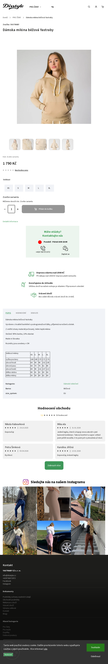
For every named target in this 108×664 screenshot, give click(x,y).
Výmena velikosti (9, 608)
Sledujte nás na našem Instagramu (58, 482)
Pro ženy (6, 627)
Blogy (5, 613)
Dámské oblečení (71, 383)
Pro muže (7, 629)
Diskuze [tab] (34, 313)
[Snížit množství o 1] (5, 209)
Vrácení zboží (8, 605)
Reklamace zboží (10, 602)
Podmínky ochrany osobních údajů (17, 597)
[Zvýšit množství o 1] (17, 209)
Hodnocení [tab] (21, 313)
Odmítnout (95, 656)
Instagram (7, 584)
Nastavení (8, 654)
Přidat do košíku (45, 209)
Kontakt (6, 611)
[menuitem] (37, 7)
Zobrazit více (54, 465)
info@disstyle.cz (9, 575)
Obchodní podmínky (11, 599)
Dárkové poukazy (10, 635)
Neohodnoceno (21, 170)
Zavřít (96, 239)
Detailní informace (10, 221)
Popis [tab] (8, 313)
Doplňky (6, 632)
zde (45, 649)
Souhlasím (95, 647)
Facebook (7, 581)
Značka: (11, 24)
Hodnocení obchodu (54, 408)
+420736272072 (9, 578)
